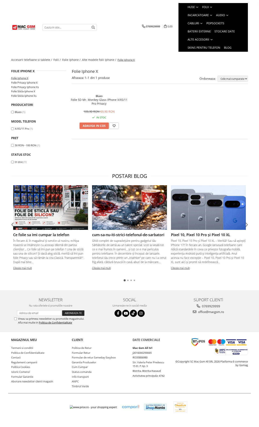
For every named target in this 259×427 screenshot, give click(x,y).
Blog (227, 47)
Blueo (18, 112)
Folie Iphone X (19, 78)
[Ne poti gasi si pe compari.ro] (130, 407)
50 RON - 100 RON (25, 145)
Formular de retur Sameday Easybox (94, 357)
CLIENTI (77, 340)
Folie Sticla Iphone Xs (23, 96)
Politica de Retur (81, 348)
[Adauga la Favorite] (114, 126)
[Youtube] (125, 313)
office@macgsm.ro (210, 312)
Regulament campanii (24, 362)
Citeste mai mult (22, 268)
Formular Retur (81, 353)
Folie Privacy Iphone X (24, 82)
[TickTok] (133, 313)
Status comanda (81, 372)
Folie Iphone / (71, 60)
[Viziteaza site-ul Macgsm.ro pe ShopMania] (155, 407)
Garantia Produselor (84, 362)
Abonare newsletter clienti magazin (32, 381)
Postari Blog (129, 175)
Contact (16, 357)
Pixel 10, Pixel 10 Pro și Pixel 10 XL (200, 234)
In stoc (19, 162)
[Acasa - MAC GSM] (23, 27)
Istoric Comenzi (20, 372)
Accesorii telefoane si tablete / (32, 60)
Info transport (80, 377)
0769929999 (210, 306)
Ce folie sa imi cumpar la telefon (41, 234)
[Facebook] (118, 313)
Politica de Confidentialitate (55, 322)
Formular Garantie (22, 377)
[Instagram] (141, 313)
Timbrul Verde (80, 386)
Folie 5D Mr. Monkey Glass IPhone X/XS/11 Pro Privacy (99, 101)
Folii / (57, 60)
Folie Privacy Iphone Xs (25, 87)
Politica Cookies (20, 367)
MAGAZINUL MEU (24, 340)
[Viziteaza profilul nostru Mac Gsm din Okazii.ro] (180, 407)
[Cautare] (93, 27)
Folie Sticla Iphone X (23, 91)
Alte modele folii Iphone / (99, 60)
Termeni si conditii (22, 348)
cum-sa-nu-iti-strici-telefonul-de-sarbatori (128, 234)
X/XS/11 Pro (22, 128)
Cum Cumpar (80, 367)
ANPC (75, 381)
